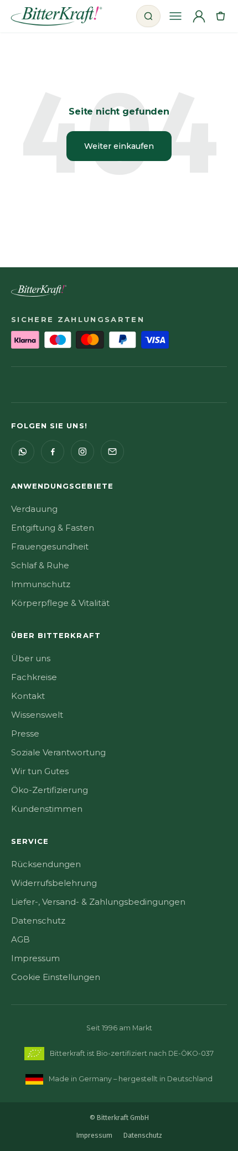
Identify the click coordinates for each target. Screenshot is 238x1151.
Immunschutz (40, 584)
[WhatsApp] (22, 451)
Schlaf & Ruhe (40, 565)
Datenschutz (38, 920)
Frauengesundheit (50, 546)
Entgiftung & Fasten (52, 527)
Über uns (30, 658)
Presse (25, 733)
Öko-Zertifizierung (49, 790)
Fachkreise (34, 677)
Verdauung (34, 509)
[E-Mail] (112, 451)
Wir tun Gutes (40, 771)
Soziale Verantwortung (58, 752)
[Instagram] (82, 451)
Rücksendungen (46, 864)
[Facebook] (52, 451)
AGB (20, 939)
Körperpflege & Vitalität (60, 603)
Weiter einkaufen (119, 146)
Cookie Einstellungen (55, 977)
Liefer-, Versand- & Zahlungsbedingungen (98, 901)
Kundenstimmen (46, 808)
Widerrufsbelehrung (54, 883)
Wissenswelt (37, 714)
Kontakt (28, 696)
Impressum (35, 958)
